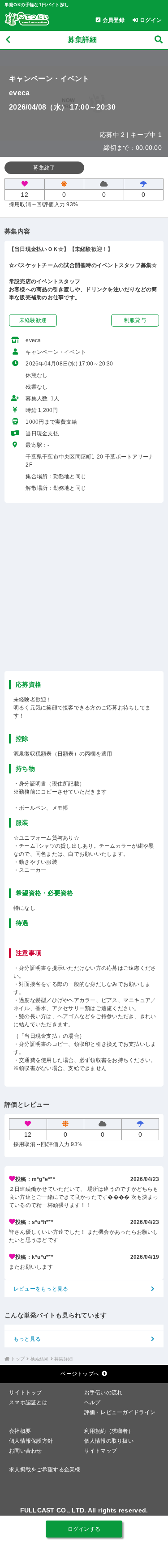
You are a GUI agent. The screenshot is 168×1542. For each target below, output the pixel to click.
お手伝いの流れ (103, 1392)
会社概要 (20, 1431)
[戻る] (7, 40)
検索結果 (39, 1358)
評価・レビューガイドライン (120, 1412)
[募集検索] (159, 40)
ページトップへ (79, 1374)
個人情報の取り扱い (109, 1441)
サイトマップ (100, 1451)
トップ (18, 1358)
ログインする (84, 1529)
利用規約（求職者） (109, 1431)
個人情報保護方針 (31, 1441)
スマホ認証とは (28, 1402)
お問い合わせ (25, 1451)
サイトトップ (25, 1392)
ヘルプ (92, 1402)
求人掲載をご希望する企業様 (45, 1469)
